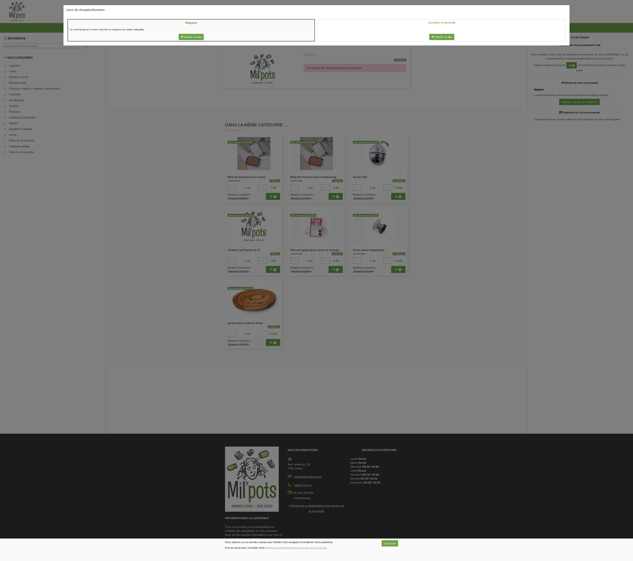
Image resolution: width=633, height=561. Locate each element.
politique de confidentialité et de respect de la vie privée (296, 547)
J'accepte (390, 543)
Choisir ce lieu (192, 37)
